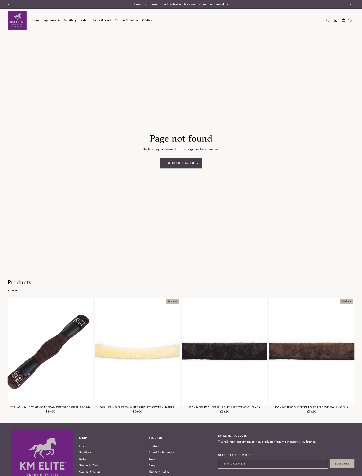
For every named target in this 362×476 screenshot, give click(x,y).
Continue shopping (181, 163)
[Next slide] (350, 4)
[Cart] (343, 20)
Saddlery (85, 452)
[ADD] (261, 398)
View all (13, 290)
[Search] (327, 20)
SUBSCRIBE (342, 463)
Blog (152, 465)
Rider (82, 459)
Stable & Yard (88, 465)
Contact (154, 446)
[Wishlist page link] (350, 20)
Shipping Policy (159, 472)
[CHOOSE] (87, 398)
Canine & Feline (89, 472)
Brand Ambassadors (162, 452)
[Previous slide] (9, 4)
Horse (83, 446)
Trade (152, 459)
